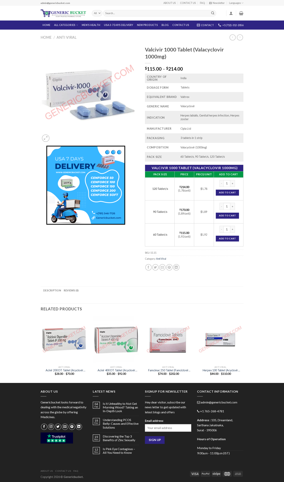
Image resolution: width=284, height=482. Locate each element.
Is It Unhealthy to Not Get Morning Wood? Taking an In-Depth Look (120, 407)
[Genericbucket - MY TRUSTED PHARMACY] (63, 13)
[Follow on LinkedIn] (79, 427)
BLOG (165, 25)
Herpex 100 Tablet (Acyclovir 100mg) (220, 370)
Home (46, 37)
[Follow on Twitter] (58, 427)
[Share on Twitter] (155, 267)
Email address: (154, 420)
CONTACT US (188, 2)
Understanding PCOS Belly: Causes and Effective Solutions (121, 423)
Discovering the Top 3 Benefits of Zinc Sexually (119, 438)
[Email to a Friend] (162, 267)
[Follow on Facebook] (44, 427)
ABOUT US (169, 2)
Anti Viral (67, 37)
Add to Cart (227, 192)
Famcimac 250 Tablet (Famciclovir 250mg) (168, 370)
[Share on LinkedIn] (176, 267)
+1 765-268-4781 (212, 411)
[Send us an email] (65, 427)
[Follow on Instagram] (51, 427)
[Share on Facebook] (148, 267)
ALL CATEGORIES (65, 25)
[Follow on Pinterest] (72, 427)
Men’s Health (91, 25)
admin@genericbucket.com (219, 402)
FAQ (202, 2)
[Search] (212, 13)
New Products (147, 25)
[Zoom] (45, 138)
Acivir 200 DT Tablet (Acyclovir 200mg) (64, 370)
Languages (235, 2)
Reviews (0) (71, 290)
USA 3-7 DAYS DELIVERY (118, 25)
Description (52, 290)
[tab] (52, 290)
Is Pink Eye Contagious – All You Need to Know (119, 450)
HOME (46, 25)
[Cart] (241, 13)
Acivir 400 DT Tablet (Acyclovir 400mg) (116, 370)
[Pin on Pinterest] (169, 267)
